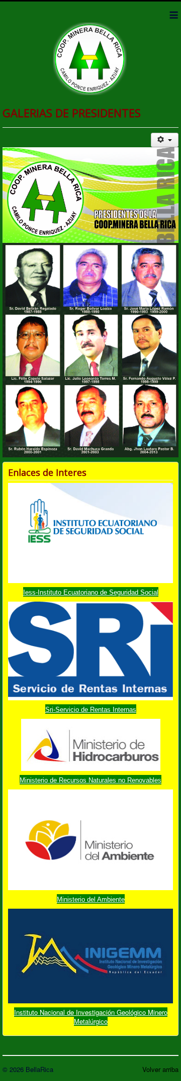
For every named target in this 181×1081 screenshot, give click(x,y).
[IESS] (90, 532)
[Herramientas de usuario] (164, 140)
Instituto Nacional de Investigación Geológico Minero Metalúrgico (90, 1016)
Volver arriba (160, 1069)
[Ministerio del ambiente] (90, 839)
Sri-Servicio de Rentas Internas (90, 709)
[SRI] (90, 650)
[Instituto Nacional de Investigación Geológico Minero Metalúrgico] (90, 955)
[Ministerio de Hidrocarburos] (90, 744)
